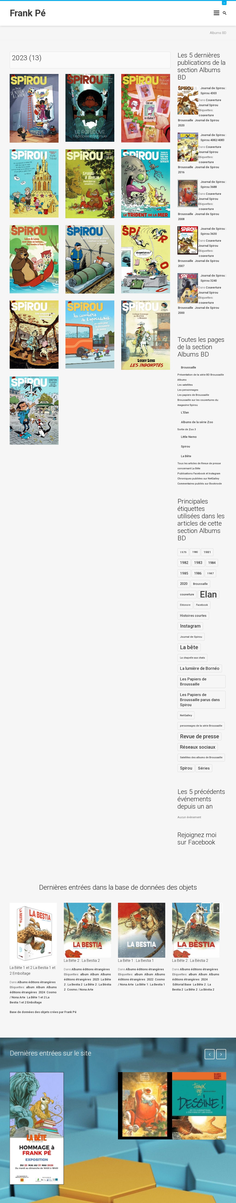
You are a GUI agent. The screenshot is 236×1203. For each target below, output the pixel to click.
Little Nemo (189, 437)
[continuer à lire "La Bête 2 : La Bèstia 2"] (195, 930)
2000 (181, 312)
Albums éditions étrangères (36, 982)
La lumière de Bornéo (199, 668)
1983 (198, 563)
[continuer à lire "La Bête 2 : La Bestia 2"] (87, 930)
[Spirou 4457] (89, 334)
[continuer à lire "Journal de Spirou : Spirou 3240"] (187, 288)
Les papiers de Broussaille (193, 394)
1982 (184, 562)
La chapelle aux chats (192, 657)
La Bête (186, 456)
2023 (96, 979)
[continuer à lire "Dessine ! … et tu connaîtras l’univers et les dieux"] (199, 1106)
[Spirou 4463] (145, 335)
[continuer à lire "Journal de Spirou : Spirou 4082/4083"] (187, 147)
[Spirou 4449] (34, 183)
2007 (181, 266)
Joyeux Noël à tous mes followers (139, 1153)
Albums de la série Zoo (197, 422)
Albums (181, 379)
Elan (208, 594)
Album (40, 987)
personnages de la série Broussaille (201, 725)
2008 (181, 219)
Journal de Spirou (207, 120)
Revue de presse (199, 736)
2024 (41, 992)
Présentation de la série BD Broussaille (200, 374)
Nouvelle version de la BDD (87, 1082)
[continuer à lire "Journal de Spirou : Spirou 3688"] (187, 193)
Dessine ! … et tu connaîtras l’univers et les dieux (196, 1156)
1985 (184, 573)
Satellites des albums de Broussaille (201, 757)
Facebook (202, 604)
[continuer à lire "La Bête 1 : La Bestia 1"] (141, 930)
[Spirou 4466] (34, 410)
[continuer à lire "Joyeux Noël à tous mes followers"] (145, 1106)
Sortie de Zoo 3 (186, 429)
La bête (189, 647)
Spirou (185, 446)
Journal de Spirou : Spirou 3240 (213, 278)
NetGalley (186, 715)
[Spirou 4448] (145, 108)
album (30, 987)
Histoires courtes (193, 615)
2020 (181, 125)
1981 (207, 552)
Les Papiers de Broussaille (193, 681)
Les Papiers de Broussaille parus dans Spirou (200, 699)
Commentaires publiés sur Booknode (199, 483)
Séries (204, 768)
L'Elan (185, 412)
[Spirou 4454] (145, 259)
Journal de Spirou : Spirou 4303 (213, 90)
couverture (206, 115)
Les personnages (187, 389)
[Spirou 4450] (89, 183)
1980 (195, 552)
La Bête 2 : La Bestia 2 (82, 960)
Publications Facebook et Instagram (198, 473)
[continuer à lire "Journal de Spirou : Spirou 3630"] (187, 240)
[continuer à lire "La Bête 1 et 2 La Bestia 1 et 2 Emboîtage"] (33, 934)
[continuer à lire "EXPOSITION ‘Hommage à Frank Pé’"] (37, 1128)
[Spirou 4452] (34, 259)
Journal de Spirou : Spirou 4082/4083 (213, 137)
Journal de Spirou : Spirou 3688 (213, 184)
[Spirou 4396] (34, 108)
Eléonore (185, 604)
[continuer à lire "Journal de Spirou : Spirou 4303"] (187, 100)
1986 (197, 573)
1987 (210, 573)
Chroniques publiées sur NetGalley (198, 478)
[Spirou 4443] (89, 107)
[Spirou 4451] (145, 183)
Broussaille (185, 120)
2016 (181, 172)
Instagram (190, 626)
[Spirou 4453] (89, 259)
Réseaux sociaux (197, 747)
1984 (211, 563)
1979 (183, 552)
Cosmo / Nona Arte (80, 989)
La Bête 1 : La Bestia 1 (136, 960)
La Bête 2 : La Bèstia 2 (190, 960)
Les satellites (185, 384)
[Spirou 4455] (34, 334)
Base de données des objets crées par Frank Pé (43, 1012)
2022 (150, 979)
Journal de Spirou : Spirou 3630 (213, 231)
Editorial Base (182, 984)
